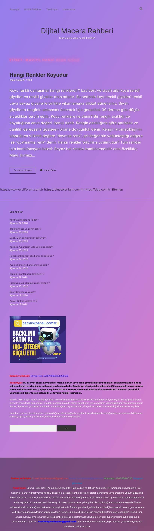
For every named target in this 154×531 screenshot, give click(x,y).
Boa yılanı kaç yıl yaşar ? (22, 291)
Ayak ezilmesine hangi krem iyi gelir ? (29, 264)
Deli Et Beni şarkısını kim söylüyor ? (28, 237)
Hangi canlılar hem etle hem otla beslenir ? (32, 255)
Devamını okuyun (25, 171)
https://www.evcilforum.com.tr (21, 189)
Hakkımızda (69, 9)
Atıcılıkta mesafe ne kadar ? (24, 219)
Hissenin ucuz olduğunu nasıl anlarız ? (30, 282)
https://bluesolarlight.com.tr (64, 189)
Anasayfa (15, 9)
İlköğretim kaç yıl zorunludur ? (25, 228)
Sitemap (117, 189)
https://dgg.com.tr (97, 189)
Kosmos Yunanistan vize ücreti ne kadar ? (31, 246)
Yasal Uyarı (52, 9)
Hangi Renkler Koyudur (39, 75)
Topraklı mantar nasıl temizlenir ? (27, 273)
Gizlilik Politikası (33, 9)
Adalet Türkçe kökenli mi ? (23, 301)
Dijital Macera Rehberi (77, 30)
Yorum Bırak (50, 170)
